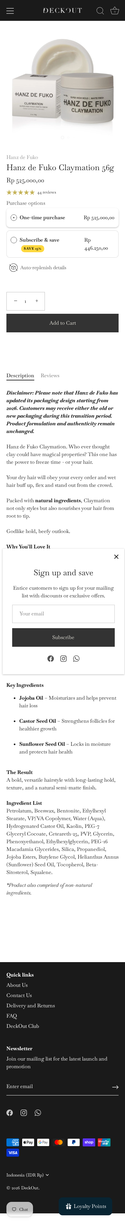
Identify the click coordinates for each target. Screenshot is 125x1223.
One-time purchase (42, 217)
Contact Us (19, 995)
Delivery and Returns (30, 1005)
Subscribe (63, 637)
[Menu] (10, 11)
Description (20, 375)
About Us (17, 985)
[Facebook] (50, 658)
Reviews (50, 375)
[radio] (14, 217)
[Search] (100, 12)
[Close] (116, 557)
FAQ (11, 1015)
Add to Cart (62, 323)
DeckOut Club (22, 1026)
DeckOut (29, 1188)
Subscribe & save (40, 244)
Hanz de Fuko (22, 157)
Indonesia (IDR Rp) (25, 1175)
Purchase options (25, 203)
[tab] (23, 375)
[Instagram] (63, 658)
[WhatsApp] (76, 658)
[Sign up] (115, 1086)
